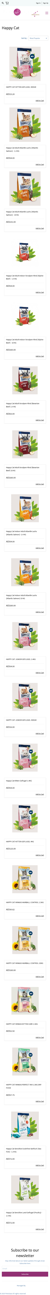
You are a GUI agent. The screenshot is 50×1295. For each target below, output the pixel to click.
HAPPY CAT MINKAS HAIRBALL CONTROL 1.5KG (25, 902)
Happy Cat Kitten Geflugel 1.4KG (19, 780)
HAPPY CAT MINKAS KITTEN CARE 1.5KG (22, 1024)
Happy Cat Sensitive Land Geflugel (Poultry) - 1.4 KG (24, 1214)
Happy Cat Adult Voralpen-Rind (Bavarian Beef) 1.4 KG (22, 405)
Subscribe (25, 1274)
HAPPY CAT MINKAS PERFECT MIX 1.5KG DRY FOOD (23, 1086)
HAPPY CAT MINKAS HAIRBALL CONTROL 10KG (24, 963)
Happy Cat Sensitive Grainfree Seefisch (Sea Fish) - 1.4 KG (23, 1150)
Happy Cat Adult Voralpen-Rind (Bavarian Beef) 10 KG (22, 469)
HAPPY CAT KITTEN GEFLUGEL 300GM (21, 87)
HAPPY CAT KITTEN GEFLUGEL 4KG (20, 841)
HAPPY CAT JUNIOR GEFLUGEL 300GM (21, 720)
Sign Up (45, 3)
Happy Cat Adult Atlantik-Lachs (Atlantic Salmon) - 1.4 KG (22, 149)
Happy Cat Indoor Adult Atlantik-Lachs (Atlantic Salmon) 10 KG (21, 597)
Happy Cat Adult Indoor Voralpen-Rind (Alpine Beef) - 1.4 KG (24, 277)
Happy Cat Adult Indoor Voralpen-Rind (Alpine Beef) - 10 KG (24, 341)
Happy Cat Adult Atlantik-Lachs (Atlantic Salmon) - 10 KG (22, 213)
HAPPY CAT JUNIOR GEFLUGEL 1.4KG (21, 659)
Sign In (38, 3)
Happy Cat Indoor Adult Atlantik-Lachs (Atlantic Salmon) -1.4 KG (21, 533)
